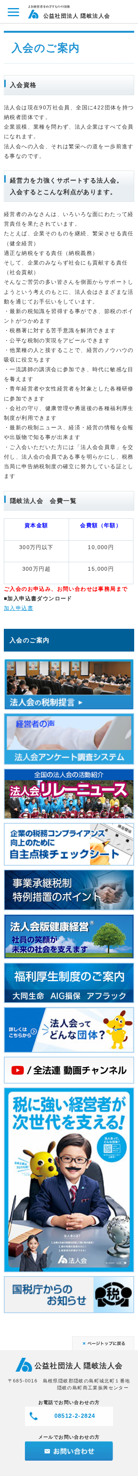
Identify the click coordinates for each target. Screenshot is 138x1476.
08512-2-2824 (74, 1415)
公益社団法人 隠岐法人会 (76, 15)
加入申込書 (18, 608)
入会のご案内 (29, 640)
